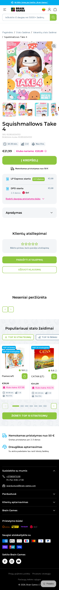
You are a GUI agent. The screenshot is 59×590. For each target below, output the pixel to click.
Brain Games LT (33, 584)
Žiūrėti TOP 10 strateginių (29, 415)
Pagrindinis (7, 32)
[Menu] (5, 9)
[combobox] (29, 17)
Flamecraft (8, 376)
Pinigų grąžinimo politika (19, 573)
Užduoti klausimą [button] (29, 269)
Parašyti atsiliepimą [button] (29, 259)
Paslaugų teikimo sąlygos (29, 579)
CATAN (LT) (37, 376)
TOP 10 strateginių (19, 337)
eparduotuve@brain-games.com (21, 485)
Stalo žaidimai (23, 32)
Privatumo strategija (41, 573)
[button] (15, 406)
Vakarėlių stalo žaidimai (44, 32)
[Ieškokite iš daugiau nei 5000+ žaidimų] (53, 17)
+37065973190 (13, 476)
